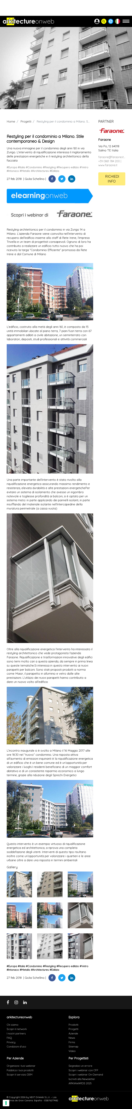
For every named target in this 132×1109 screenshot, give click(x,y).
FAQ (9, 1037)
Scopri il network (17, 1029)
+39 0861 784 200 (109, 161)
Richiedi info (112, 178)
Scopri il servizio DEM (19, 1074)
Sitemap (73, 1046)
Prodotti (73, 1024)
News (72, 1037)
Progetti (25, 121)
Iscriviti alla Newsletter (82, 1079)
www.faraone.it (107, 165)
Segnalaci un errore (80, 1065)
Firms (72, 1042)
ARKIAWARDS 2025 (80, 1083)
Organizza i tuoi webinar (21, 1065)
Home (11, 121)
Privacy (11, 1042)
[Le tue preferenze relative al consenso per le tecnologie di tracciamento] (6, 1103)
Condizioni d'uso (16, 1046)
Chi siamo (12, 1024)
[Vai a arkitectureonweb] (28, 21)
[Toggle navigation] (126, 22)
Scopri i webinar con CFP (83, 1070)
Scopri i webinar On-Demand (86, 1074)
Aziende (73, 1033)
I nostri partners (16, 1033)
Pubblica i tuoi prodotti (20, 1070)
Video (72, 1051)
